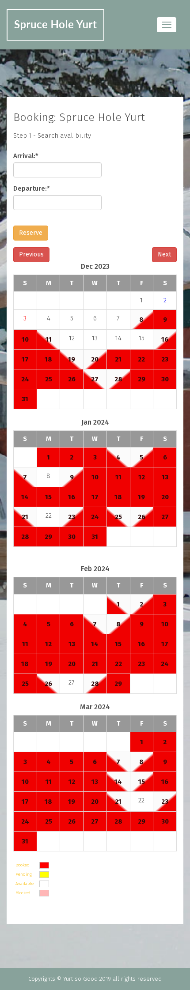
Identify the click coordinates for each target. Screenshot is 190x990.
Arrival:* (25, 156)
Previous (31, 254)
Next (164, 254)
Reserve (30, 233)
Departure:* (31, 188)
